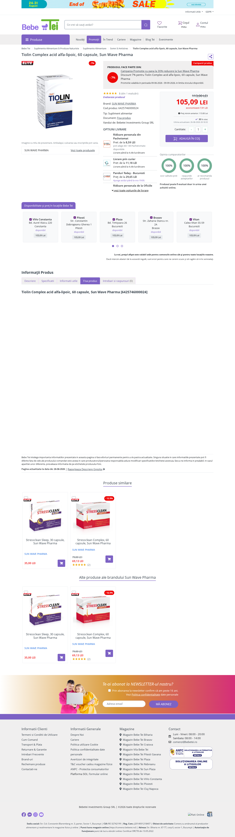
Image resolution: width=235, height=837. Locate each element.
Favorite (162, 26)
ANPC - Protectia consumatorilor (90, 769)
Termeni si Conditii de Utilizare (39, 734)
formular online (98, 774)
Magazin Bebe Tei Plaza (136, 759)
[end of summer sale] (117, 4)
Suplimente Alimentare (94, 48)
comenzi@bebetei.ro (185, 742)
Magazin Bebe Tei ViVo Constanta (142, 779)
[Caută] (145, 24)
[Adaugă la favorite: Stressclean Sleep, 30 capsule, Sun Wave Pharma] (26, 498)
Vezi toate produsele (83, 150)
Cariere (75, 739)
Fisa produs (124, 118)
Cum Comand (30, 739)
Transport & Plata (32, 744)
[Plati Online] (196, 815)
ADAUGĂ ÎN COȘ (189, 138)
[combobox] (103, 24)
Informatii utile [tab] (68, 281)
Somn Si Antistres (119, 48)
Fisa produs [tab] (90, 281)
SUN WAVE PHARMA (124, 103)
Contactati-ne (29, 769)
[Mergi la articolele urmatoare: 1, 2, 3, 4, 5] (113, 246)
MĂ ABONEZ (163, 704)
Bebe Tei (26, 48)
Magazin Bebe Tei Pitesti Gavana (142, 754)
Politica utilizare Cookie (84, 744)
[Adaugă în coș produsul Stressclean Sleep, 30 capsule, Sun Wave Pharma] (61, 563)
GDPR (209, 11)
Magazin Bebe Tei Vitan (136, 774)
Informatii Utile (193, 11)
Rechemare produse (33, 764)
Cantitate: (180, 129)
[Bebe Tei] (41, 24)
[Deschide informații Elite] (27, 500)
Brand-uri (27, 759)
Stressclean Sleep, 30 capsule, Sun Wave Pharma (45, 541)
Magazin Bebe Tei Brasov (137, 739)
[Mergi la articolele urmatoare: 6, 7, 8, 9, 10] (117, 246)
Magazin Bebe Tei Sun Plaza (139, 769)
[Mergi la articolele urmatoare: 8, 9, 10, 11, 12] (122, 246)
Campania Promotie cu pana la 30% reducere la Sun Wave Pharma (160, 71)
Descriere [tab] (30, 281)
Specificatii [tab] (47, 281)
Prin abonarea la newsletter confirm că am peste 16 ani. (145, 690)
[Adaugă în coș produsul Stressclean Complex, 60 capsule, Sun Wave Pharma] (109, 559)
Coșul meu (185, 24)
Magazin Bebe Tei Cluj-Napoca (140, 788)
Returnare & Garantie (34, 749)
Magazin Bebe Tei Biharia (137, 734)
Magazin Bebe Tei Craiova (138, 744)
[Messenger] (29, 814)
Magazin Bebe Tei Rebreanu (139, 764)
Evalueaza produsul (114, 97)
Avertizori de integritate (84, 759)
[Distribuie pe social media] (210, 56)
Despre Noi (77, 734)
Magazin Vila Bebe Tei (135, 749)
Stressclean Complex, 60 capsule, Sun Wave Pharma (93, 541)
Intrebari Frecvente (33, 754)
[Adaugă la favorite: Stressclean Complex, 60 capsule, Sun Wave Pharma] (74, 498)
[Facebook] (24, 814)
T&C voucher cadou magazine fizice (91, 764)
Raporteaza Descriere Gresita (85, 469)
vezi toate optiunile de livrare (130, 190)
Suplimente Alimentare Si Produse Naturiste (56, 48)
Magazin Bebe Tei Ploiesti (138, 783)
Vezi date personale (152, 694)
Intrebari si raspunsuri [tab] (118, 281)
